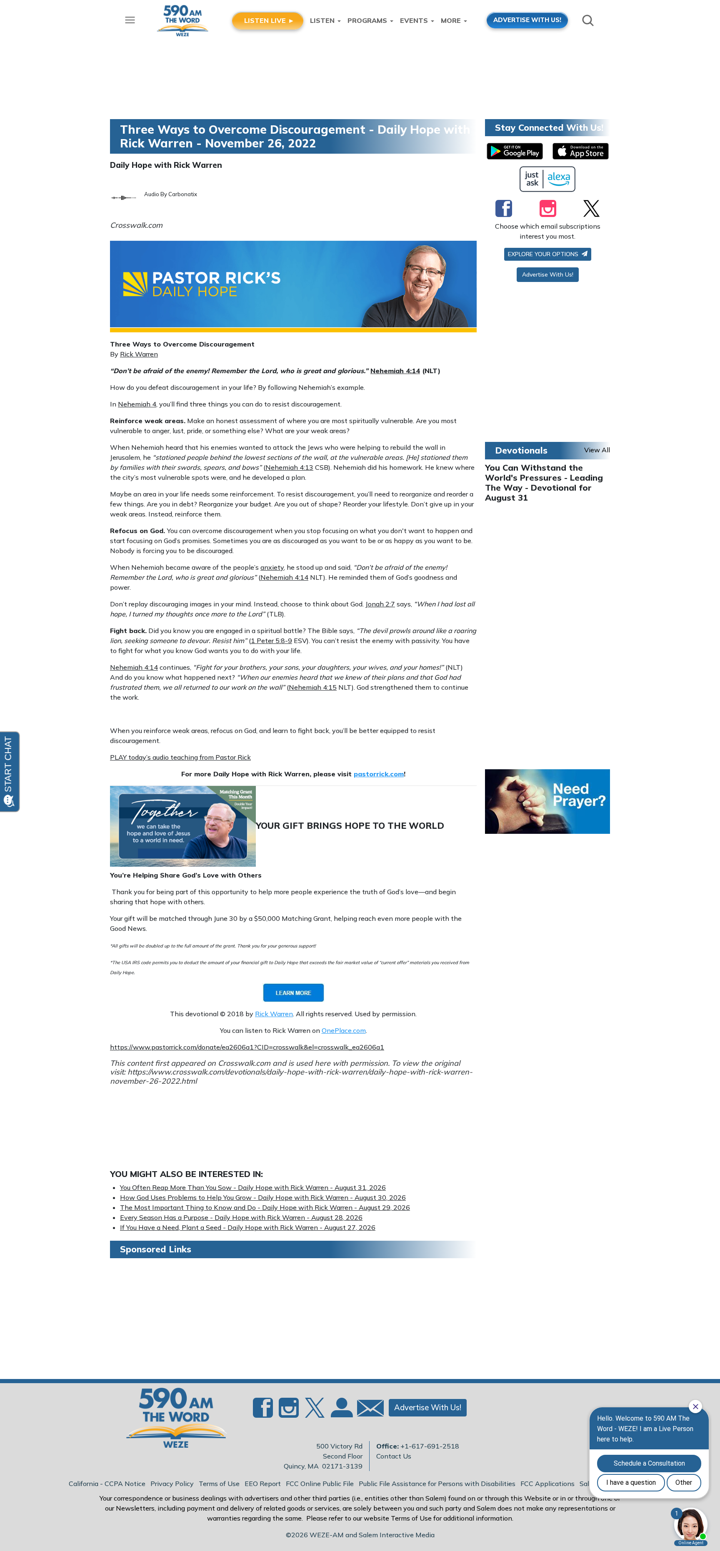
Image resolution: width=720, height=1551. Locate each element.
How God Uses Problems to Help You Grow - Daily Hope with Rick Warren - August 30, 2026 (263, 1197)
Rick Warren (139, 354)
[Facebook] (503, 208)
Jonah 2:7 (380, 604)
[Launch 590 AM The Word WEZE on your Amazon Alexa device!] (548, 179)
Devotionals (521, 450)
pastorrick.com (379, 774)
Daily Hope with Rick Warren (166, 165)
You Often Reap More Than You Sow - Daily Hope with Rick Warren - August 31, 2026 (253, 1187)
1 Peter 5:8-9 (271, 640)
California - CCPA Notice (107, 1483)
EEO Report (263, 1483)
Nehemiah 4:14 (395, 371)
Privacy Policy (172, 1483)
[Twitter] (591, 208)
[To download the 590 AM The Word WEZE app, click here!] (515, 151)
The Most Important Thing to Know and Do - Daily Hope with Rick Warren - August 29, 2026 (265, 1207)
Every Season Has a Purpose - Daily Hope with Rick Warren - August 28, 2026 (241, 1217)
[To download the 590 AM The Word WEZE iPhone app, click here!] (580, 151)
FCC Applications (547, 1483)
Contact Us (393, 1456)
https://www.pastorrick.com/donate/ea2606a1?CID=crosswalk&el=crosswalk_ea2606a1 (247, 1047)
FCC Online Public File (320, 1483)
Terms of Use (219, 1483)
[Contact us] (367, 1410)
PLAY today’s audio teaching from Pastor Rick (180, 757)
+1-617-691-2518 (429, 1446)
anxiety (272, 567)
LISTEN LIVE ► (269, 20)
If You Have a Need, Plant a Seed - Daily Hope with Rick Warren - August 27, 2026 (247, 1227)
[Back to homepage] (172, 1420)
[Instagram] (548, 208)
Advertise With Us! (547, 274)
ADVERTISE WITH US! (527, 20)
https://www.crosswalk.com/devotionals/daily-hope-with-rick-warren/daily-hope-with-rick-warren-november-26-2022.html (291, 1076)
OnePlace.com (344, 1030)
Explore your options (544, 254)
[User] (341, 1412)
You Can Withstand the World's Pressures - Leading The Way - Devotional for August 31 (544, 482)
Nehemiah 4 (137, 404)
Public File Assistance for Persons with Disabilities (437, 1483)
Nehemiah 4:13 (289, 467)
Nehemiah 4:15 (313, 687)
